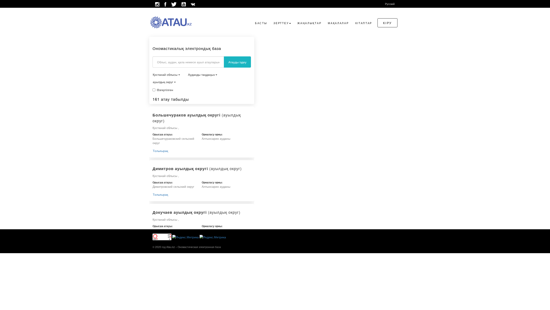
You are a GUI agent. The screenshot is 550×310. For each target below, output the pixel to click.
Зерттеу (281, 23)
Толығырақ (160, 151)
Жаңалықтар (309, 23)
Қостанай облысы (165, 74)
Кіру (387, 23)
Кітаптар (363, 23)
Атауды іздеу (237, 62)
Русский (390, 4)
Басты (261, 23)
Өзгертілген (165, 90)
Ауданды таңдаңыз (201, 74)
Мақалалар (338, 23)
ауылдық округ (163, 82)
